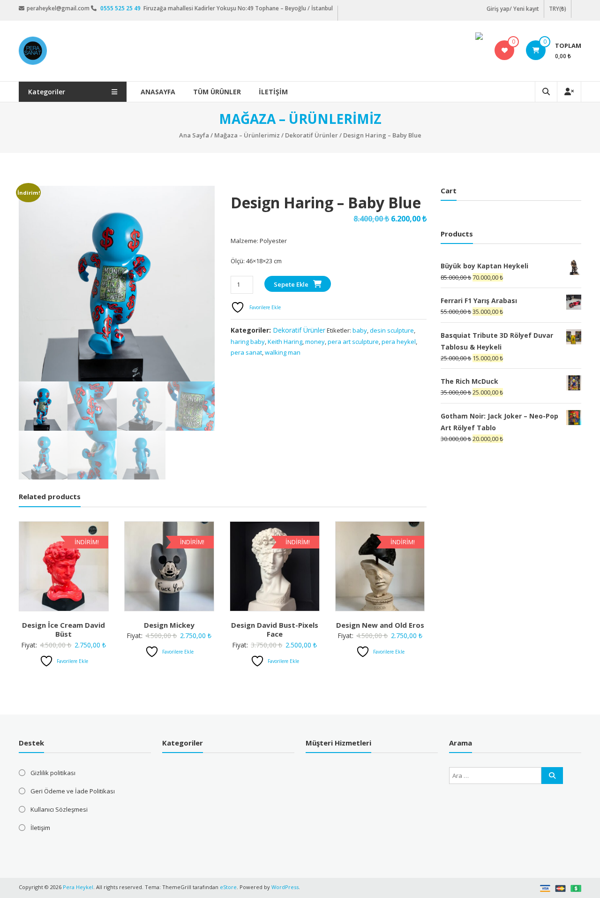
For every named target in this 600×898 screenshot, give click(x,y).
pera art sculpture (353, 341)
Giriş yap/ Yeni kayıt (513, 9)
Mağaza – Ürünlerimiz (247, 135)
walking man (282, 352)
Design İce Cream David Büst (63, 629)
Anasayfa (158, 91)
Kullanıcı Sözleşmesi (59, 809)
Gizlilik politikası (52, 773)
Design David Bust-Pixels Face (274, 629)
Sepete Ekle (291, 284)
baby (359, 330)
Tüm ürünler (217, 91)
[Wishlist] (505, 50)
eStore (228, 886)
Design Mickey (169, 625)
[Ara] (552, 775)
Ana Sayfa (194, 135)
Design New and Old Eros (380, 625)
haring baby (248, 341)
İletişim (273, 91)
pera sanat (246, 352)
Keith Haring (285, 341)
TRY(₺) (557, 9)
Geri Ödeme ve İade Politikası (72, 791)
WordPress (285, 886)
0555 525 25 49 (121, 8)
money (315, 341)
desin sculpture (392, 330)
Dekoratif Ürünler (311, 135)
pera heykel (399, 341)
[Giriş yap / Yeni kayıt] (569, 92)
